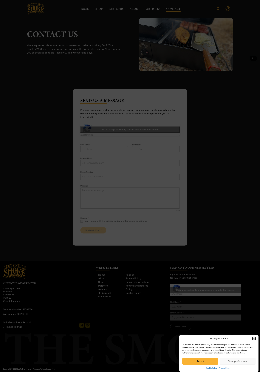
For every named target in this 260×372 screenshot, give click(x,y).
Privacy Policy (224, 368)
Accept (200, 361)
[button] (253, 338)
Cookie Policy (211, 368)
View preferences (237, 361)
